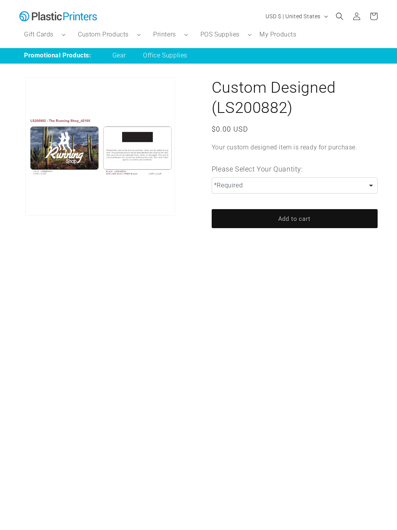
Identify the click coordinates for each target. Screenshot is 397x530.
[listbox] (295, 185)
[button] (42, 35)
